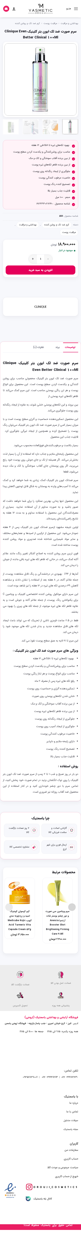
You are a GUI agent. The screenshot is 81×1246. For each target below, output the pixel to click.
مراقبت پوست (50, 23)
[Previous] (70, 79)
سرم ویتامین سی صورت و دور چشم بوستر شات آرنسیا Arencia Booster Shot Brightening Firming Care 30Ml (58, 923)
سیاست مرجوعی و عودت (64, 1168)
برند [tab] (57, 347)
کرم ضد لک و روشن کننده (27, 23)
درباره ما (73, 1103)
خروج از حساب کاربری (66, 1176)
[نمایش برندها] (40, 306)
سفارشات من (71, 1150)
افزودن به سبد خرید (41, 270)
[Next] (8, 79)
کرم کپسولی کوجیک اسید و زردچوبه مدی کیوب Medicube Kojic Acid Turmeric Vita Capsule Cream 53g (20, 920)
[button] (76, 8)
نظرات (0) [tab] (38, 347)
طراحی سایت (16, 1225)
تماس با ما (72, 1112)
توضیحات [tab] (70, 347)
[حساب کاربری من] (14, 9)
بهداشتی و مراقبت (69, 23)
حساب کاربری (71, 1159)
